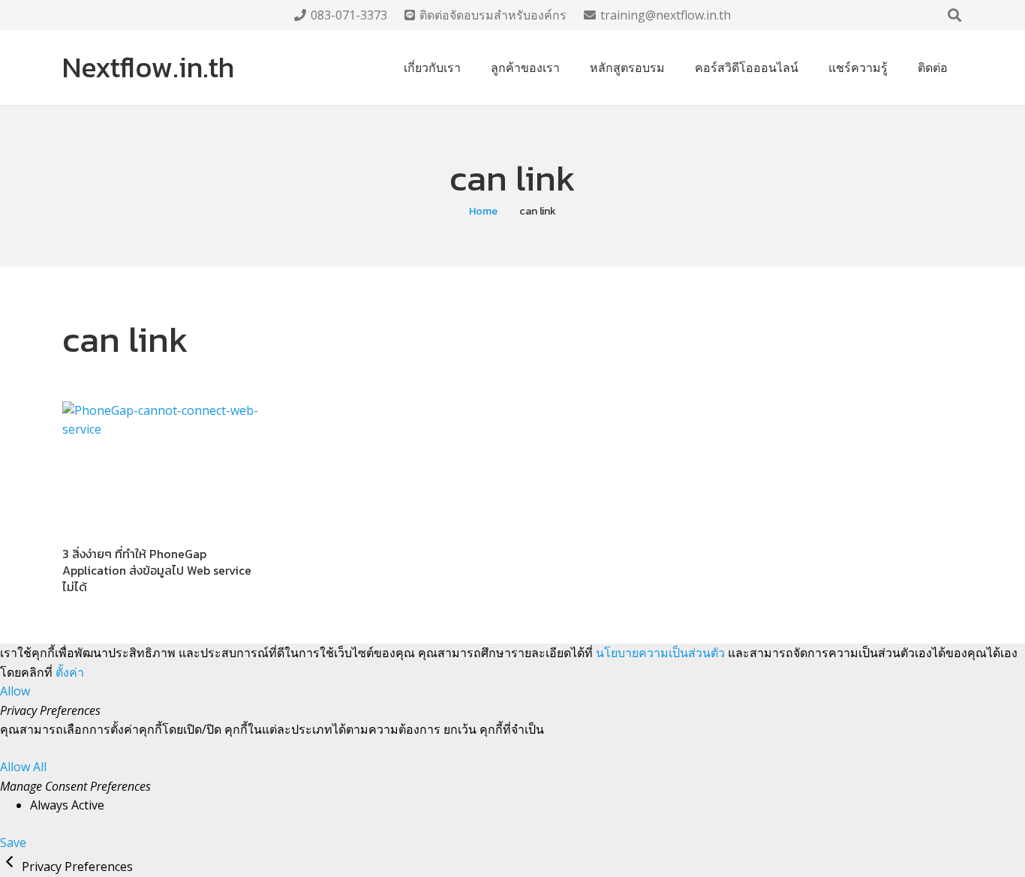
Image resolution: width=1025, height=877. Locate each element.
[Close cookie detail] (11, 866)
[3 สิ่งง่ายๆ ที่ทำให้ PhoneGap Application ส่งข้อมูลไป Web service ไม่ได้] (161, 467)
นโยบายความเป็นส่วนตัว (660, 652)
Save (13, 842)
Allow (15, 691)
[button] (954, 15)
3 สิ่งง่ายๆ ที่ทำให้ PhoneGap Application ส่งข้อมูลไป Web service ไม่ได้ (156, 570)
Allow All (23, 766)
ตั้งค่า (70, 672)
